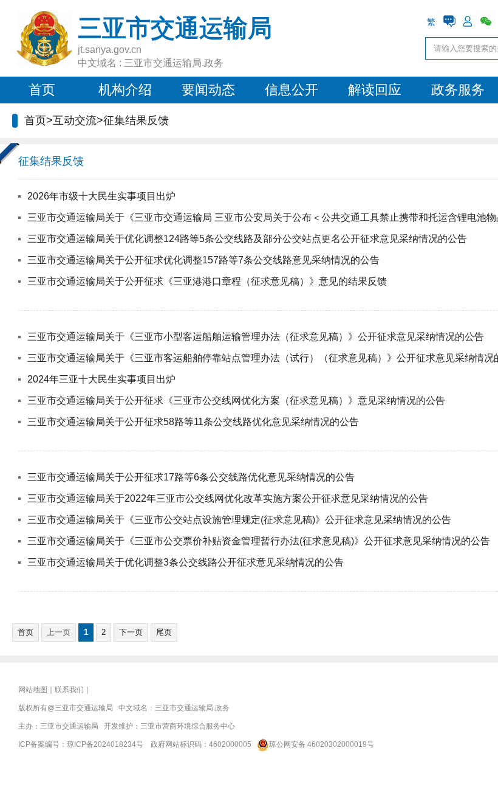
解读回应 (374, 89)
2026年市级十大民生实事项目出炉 (101, 196)
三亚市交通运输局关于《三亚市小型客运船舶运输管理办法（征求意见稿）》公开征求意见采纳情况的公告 (255, 336)
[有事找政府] (449, 21)
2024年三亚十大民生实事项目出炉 (101, 379)
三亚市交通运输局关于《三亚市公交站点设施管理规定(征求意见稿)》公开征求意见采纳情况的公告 (239, 520)
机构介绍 (125, 89)
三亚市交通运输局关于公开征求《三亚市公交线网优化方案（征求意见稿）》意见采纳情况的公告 (236, 400)
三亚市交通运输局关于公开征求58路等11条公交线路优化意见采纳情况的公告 (193, 422)
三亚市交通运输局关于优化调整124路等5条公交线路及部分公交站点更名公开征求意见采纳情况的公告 (247, 239)
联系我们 (69, 689)
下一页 (131, 632)
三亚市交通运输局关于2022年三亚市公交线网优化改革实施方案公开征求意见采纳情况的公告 (227, 498)
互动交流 (75, 120)
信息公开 (291, 89)
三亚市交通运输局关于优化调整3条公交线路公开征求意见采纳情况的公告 (185, 562)
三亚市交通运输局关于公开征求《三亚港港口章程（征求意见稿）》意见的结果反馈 (207, 281)
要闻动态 (208, 89)
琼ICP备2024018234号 (105, 744)
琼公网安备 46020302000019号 (321, 744)
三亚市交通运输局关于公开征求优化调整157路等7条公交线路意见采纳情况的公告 (203, 260)
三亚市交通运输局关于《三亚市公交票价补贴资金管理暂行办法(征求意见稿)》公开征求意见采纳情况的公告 (258, 541)
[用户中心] (468, 21)
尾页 (164, 632)
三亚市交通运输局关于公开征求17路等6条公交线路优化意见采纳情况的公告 (191, 477)
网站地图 (32, 689)
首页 (42, 89)
